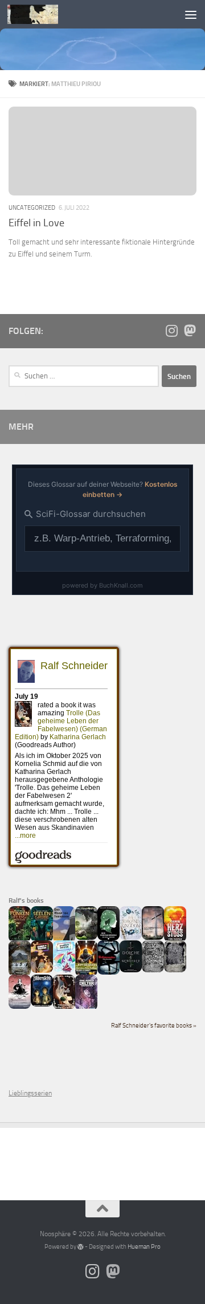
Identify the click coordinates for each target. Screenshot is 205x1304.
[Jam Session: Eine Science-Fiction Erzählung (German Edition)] (86, 974)
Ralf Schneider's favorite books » (153, 1025)
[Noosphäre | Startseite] (41, 14)
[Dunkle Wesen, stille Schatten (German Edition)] (20, 1006)
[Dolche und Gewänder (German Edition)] (131, 970)
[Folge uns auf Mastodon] (189, 330)
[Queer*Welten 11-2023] (42, 971)
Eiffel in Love (36, 223)
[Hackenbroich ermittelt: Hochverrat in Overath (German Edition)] (153, 938)
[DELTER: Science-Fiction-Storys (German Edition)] (86, 1008)
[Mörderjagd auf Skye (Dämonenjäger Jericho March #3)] (20, 974)
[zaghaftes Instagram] (171, 330)
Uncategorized (32, 207)
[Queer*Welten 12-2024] (64, 970)
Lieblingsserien (30, 1093)
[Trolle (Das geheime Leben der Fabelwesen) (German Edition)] (64, 1007)
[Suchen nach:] (84, 376)
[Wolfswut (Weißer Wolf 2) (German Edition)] (153, 970)
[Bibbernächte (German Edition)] (42, 1004)
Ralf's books (26, 900)
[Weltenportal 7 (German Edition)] (86, 938)
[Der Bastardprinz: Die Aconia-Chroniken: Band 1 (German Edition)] (108, 938)
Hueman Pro (144, 1246)
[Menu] (191, 14)
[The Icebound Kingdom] (131, 938)
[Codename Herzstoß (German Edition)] (175, 940)
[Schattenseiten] (108, 972)
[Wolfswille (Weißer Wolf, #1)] (175, 970)
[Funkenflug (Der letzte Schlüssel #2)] (20, 940)
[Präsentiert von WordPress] (80, 1247)
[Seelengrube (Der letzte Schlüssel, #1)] (42, 940)
